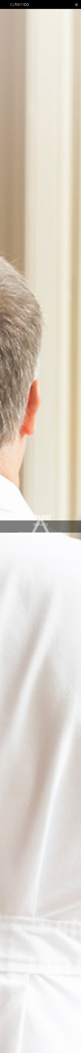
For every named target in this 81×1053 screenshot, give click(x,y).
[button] (40, 542)
